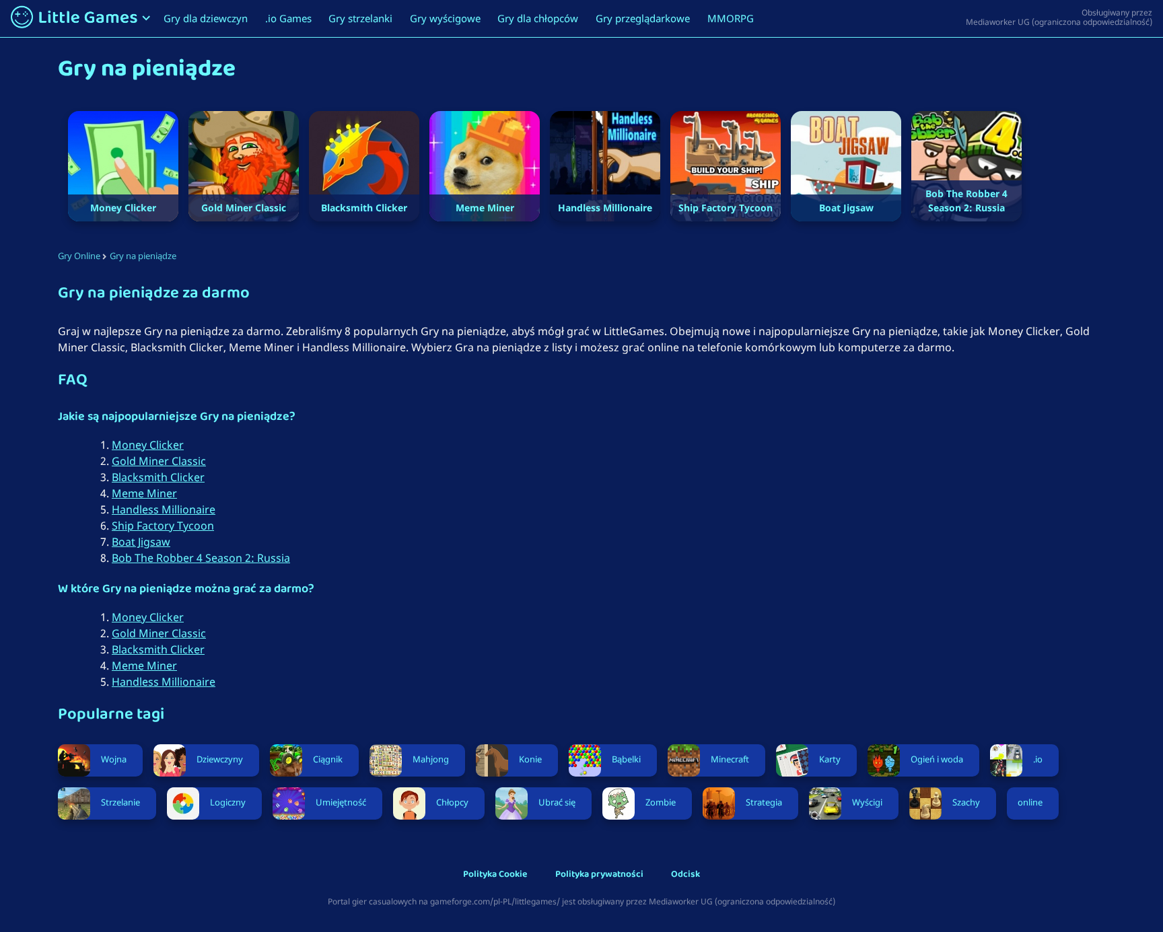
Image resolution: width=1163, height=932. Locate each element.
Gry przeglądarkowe (643, 18)
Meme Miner (144, 493)
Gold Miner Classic (159, 461)
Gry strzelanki (360, 18)
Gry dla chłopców (537, 18)
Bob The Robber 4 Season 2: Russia (201, 557)
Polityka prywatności (599, 875)
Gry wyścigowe (445, 18)
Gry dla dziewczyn (206, 18)
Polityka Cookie (495, 875)
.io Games (288, 18)
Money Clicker (148, 444)
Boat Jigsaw (141, 541)
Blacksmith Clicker (158, 477)
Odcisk (685, 875)
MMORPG (730, 18)
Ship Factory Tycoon (163, 525)
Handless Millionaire (163, 509)
